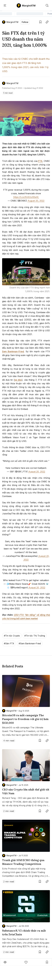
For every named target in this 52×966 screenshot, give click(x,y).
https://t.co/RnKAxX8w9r (26, 197)
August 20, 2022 (36, 200)
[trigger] (47, 5)
